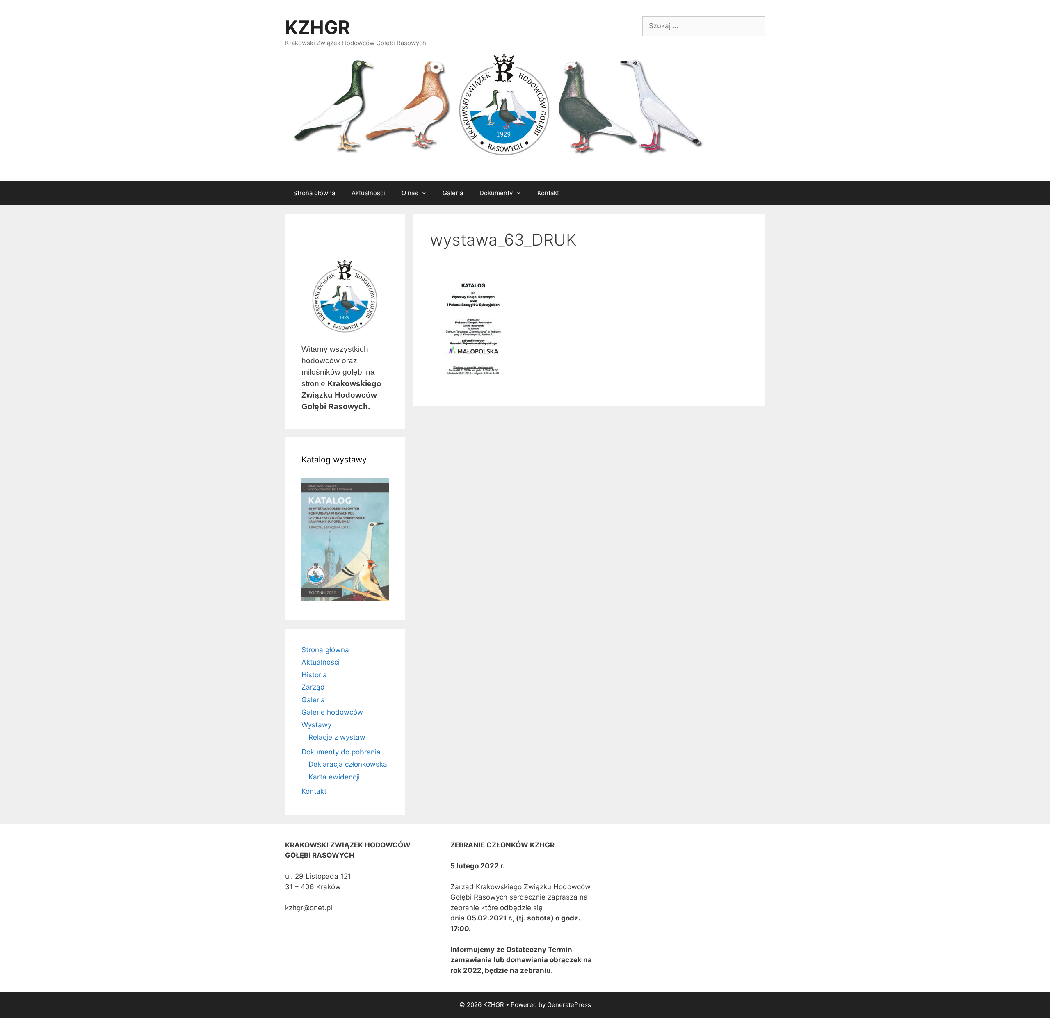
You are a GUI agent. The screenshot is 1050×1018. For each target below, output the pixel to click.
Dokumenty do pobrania (341, 752)
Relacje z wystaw (336, 737)
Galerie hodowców (332, 712)
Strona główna (314, 193)
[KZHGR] (496, 105)
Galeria (453, 193)
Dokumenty (496, 193)
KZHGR (317, 27)
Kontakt (548, 193)
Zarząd (313, 687)
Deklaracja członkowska (347, 764)
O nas (410, 193)
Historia (314, 675)
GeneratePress (569, 1005)
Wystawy (316, 725)
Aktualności (368, 193)
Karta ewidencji (334, 777)
